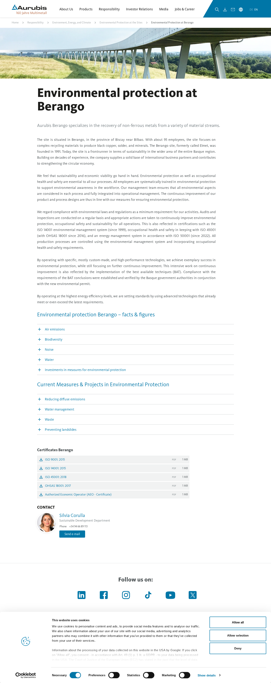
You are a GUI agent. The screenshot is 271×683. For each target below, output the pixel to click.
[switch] (114, 675)
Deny (237, 648)
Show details (207, 675)
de (252, 9)
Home (15, 22)
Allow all (238, 622)
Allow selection (238, 635)
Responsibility (35, 22)
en (256, 9)
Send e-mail (72, 534)
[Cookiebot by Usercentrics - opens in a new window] (25, 675)
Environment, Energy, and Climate (71, 22)
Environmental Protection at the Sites (121, 22)
